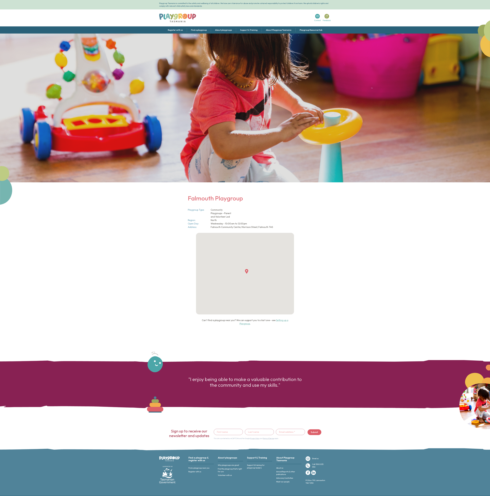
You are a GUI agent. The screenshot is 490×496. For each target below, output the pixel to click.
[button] (246, 271)
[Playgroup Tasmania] (177, 18)
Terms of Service (268, 438)
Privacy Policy (255, 438)
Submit (314, 432)
